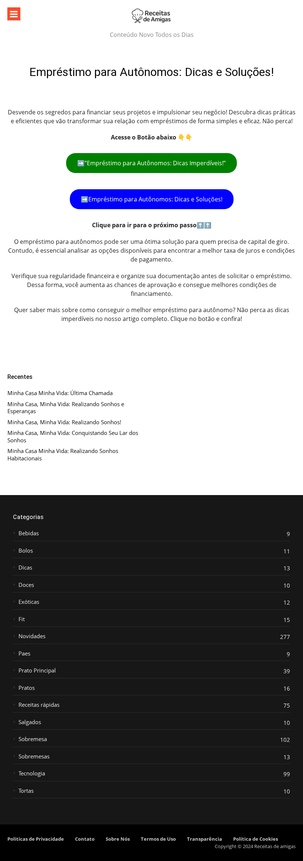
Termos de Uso (158, 839)
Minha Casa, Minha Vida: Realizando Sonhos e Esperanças (65, 408)
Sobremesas (34, 756)
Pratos (26, 687)
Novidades (31, 636)
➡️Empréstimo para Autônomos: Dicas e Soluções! (151, 199)
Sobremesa (32, 739)
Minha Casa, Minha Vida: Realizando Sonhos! (64, 422)
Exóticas (28, 601)
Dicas (25, 567)
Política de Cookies (255, 839)
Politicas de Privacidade (35, 839)
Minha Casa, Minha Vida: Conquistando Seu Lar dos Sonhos (72, 436)
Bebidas (28, 533)
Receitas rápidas (38, 704)
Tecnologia (31, 773)
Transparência (204, 839)
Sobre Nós (118, 839)
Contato (85, 839)
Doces (26, 584)
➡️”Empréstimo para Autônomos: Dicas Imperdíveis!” (151, 163)
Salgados (29, 722)
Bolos (25, 550)
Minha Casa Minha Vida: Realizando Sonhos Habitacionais (62, 454)
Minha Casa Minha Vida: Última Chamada (60, 393)
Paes (24, 653)
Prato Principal (37, 670)
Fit (21, 619)
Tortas (26, 790)
